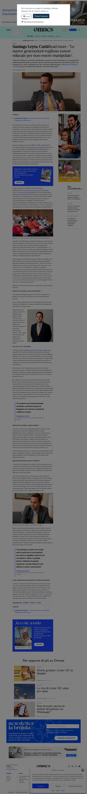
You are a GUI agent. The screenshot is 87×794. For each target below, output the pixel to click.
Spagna (19, 40)
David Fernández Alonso (19, 70)
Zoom (58, 36)
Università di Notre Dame (27, 192)
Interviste (26, 603)
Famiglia (21, 780)
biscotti (64, 732)
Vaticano (51, 36)
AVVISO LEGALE (11, 792)
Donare (65, 29)
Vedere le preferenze (75, 786)
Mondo (44, 36)
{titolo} (53, 790)
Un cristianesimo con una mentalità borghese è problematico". (32, 119)
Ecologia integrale (24, 776)
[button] (83, 770)
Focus (20, 773)
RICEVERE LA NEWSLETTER (66, 738)
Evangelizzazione (23, 779)
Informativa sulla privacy (53, 732)
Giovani (38, 603)
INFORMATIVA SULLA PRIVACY (21, 792)
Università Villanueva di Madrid (34, 147)
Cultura (38, 36)
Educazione (22, 777)
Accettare (40, 786)
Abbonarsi (73, 29)
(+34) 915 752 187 (10, 767)
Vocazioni (21, 782)
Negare (58, 786)
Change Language (41, 16)
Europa (32, 603)
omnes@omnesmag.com (12, 769)
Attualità (14, 40)
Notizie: (30, 36)
